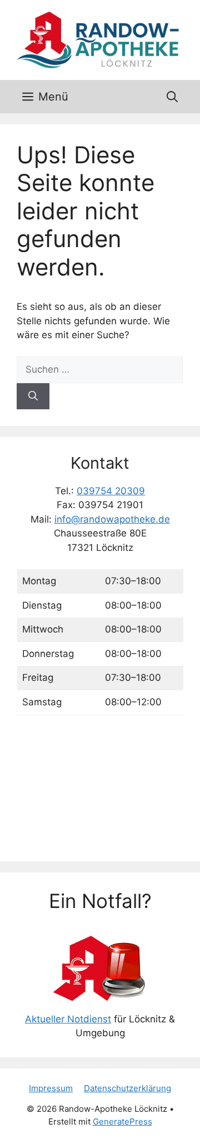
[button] (172, 96)
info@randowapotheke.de (112, 519)
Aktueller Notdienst (68, 1019)
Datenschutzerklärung (127, 1088)
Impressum (51, 1088)
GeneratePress (122, 1121)
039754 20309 (111, 490)
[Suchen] (33, 396)
